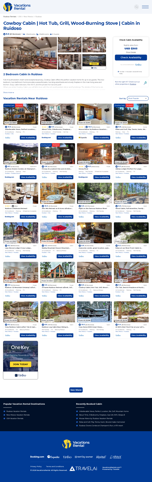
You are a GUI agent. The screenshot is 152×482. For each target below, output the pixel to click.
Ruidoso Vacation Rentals (16, 411)
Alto (12, 134)
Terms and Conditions (55, 467)
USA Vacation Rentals (14, 418)
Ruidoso (38, 17)
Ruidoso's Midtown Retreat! (16, 208)
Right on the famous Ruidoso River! (93, 208)
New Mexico (28, 17)
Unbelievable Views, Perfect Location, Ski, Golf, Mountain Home (104, 411)
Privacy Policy (36, 467)
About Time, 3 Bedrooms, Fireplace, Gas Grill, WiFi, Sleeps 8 (102, 415)
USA (19, 17)
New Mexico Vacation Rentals (18, 415)
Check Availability (131, 57)
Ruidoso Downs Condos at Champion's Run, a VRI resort (101, 426)
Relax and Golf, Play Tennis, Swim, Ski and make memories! (102, 422)
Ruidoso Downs (15, 173)
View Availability (28, 138)
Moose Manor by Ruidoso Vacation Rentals (95, 418)
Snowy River (83, 169)
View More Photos (13, 66)
